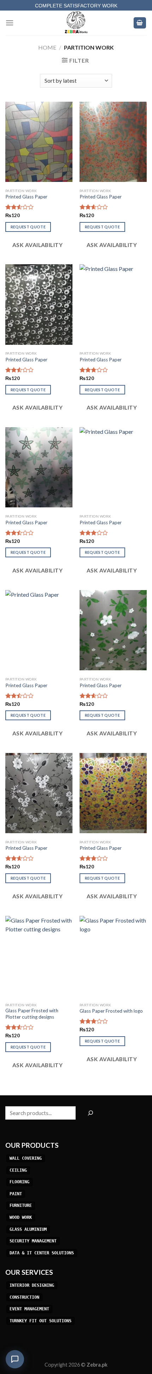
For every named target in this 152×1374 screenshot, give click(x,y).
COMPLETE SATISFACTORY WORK (76, 6)
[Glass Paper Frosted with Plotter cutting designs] (38, 956)
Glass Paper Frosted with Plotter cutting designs (31, 1014)
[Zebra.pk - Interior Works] (76, 23)
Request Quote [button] (28, 226)
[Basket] (140, 23)
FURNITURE (21, 1205)
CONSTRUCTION (24, 1297)
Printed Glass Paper (26, 197)
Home (47, 47)
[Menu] (9, 22)
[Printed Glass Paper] (38, 142)
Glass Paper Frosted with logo (111, 1011)
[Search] (90, 1113)
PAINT (16, 1193)
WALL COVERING (26, 1158)
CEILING (18, 1170)
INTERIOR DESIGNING (32, 1285)
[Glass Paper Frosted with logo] (113, 956)
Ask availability (37, 245)
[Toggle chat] (15, 1359)
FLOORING (19, 1181)
